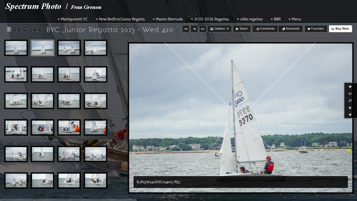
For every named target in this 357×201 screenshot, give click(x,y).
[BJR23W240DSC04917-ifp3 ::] (95, 128)
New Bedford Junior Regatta (122, 18)
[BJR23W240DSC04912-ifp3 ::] (69, 101)
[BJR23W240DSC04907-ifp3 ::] (42, 75)
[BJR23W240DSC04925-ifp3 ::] (95, 181)
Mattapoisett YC (74, 18)
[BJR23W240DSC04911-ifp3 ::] (42, 101)
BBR (277, 18)
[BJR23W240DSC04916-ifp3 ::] (69, 128)
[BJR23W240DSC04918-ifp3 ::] (16, 154)
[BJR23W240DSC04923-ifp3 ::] (42, 181)
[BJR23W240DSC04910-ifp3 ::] (16, 101)
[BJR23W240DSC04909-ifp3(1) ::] (95, 75)
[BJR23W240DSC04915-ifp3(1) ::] (42, 128)
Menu (296, 18)
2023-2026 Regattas (211, 18)
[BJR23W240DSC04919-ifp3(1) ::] (42, 154)
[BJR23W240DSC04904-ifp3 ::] (69, 48)
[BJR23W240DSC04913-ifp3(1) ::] (95, 101)
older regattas (251, 18)
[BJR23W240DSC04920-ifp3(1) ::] (69, 154)
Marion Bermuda (169, 18)
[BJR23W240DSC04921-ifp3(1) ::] (95, 154)
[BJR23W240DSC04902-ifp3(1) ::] (16, 48)
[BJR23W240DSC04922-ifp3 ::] (16, 181)
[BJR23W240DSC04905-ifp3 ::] (95, 48)
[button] (185, 28)
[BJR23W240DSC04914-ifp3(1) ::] (16, 128)
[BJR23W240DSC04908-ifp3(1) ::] (69, 75)
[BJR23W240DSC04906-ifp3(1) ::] (16, 75)
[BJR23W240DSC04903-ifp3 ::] (42, 48)
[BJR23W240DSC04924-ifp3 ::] (69, 181)
